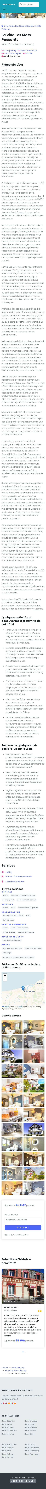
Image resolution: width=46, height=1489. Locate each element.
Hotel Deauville (8, 1421)
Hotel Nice (29, 1434)
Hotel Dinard (7, 1424)
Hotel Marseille (31, 1427)
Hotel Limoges (31, 1421)
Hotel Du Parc (11, 1307)
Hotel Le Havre (8, 1434)
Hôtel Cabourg (18, 1367)
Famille (29, 53)
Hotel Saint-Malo (32, 1447)
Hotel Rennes (7, 1457)
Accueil (5, 1367)
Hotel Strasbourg (32, 1450)
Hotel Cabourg (9, 4)
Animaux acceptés (12, 53)
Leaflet (6, 1007)
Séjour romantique (29, 50)
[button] (23, 16)
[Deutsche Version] (15, 1404)
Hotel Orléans (8, 1447)
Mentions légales (23, 1481)
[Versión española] (9, 1404)
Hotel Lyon (29, 1424)
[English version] (6, 1404)
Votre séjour (11, 1215)
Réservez (23, 1228)
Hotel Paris (6, 1450)
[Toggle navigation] (4, 9)
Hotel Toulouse (31, 1454)
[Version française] (3, 1404)
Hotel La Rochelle (9, 1430)
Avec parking (10, 50)
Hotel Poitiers (7, 1454)
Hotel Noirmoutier (9, 1444)
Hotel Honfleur (8, 1427)
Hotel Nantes (30, 1430)
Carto (20, 1007)
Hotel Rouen (30, 1444)
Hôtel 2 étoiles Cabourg (15, 1370)
